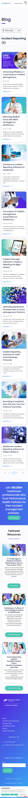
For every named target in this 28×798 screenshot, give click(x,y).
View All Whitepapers (14, 635)
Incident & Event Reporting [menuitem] (10, 721)
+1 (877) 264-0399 (9, 742)
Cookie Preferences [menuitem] (8, 731)
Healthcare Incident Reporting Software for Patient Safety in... (13, 449)
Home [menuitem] (4, 718)
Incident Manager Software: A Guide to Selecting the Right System (12, 263)
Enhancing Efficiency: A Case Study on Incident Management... (14, 75)
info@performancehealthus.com (14, 745)
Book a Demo (14, 518)
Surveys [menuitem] (4, 728)
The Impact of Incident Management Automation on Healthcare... (13, 215)
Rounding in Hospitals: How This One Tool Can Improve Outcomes (14, 404)
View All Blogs (14, 586)
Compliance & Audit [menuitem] (8, 726)
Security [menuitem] (20, 783)
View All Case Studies (14, 688)
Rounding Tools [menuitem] (7, 723)
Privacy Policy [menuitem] (17, 779)
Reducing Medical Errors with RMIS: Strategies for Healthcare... (11, 121)
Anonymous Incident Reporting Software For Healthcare (14, 167)
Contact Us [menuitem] (9, 779)
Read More (6, 91)
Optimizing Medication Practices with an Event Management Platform (14, 310)
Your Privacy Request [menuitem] (11, 783)
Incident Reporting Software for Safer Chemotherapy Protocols (11, 356)
